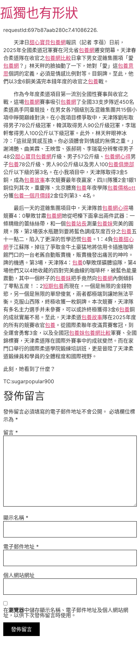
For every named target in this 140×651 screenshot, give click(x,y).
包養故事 (34, 180)
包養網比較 (58, 58)
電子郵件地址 (21, 546)
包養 (93, 81)
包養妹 (105, 223)
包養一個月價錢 (32, 195)
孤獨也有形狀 (39, 13)
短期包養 (53, 286)
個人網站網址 (19, 575)
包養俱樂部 (121, 164)
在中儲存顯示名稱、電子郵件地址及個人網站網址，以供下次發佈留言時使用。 (65, 612)
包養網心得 (118, 156)
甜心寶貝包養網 (47, 42)
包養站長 (76, 223)
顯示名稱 (15, 517)
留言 (10, 432)
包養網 (86, 50)
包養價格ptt (121, 187)
